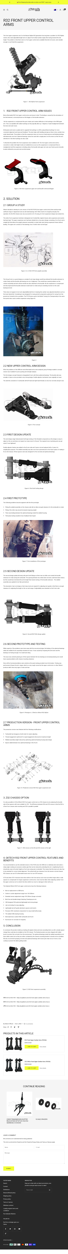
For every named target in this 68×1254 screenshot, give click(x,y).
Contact (5, 1186)
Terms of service (8, 1202)
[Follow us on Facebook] (5, 1229)
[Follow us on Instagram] (14, 1229)
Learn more (46, 2)
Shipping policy (7, 1196)
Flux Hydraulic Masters (9, 1214)
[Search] (7, 10)
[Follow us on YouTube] (19, 1229)
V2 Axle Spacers (41, 1119)
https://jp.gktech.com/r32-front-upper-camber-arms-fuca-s (33, 1006)
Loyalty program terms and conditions (10, 1209)
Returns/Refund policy (9, 1192)
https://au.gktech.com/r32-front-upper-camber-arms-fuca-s (33, 1002)
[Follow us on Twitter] (10, 1229)
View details (43, 1046)
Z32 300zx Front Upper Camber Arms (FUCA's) (37, 1061)
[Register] (49, 1190)
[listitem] (11, 1027)
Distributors (6, 1189)
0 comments (29, 1024)
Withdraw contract (8, 1205)
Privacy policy (7, 1199)
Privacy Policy (36, 1142)
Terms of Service (47, 1142)
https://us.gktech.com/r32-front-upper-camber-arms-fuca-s (33, 997)
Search (5, 1183)
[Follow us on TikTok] (5, 1233)
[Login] (60, 9)
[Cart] (64, 10)
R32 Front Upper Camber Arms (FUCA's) (36, 1040)
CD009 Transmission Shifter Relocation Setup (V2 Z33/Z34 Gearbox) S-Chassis (17, 1121)
